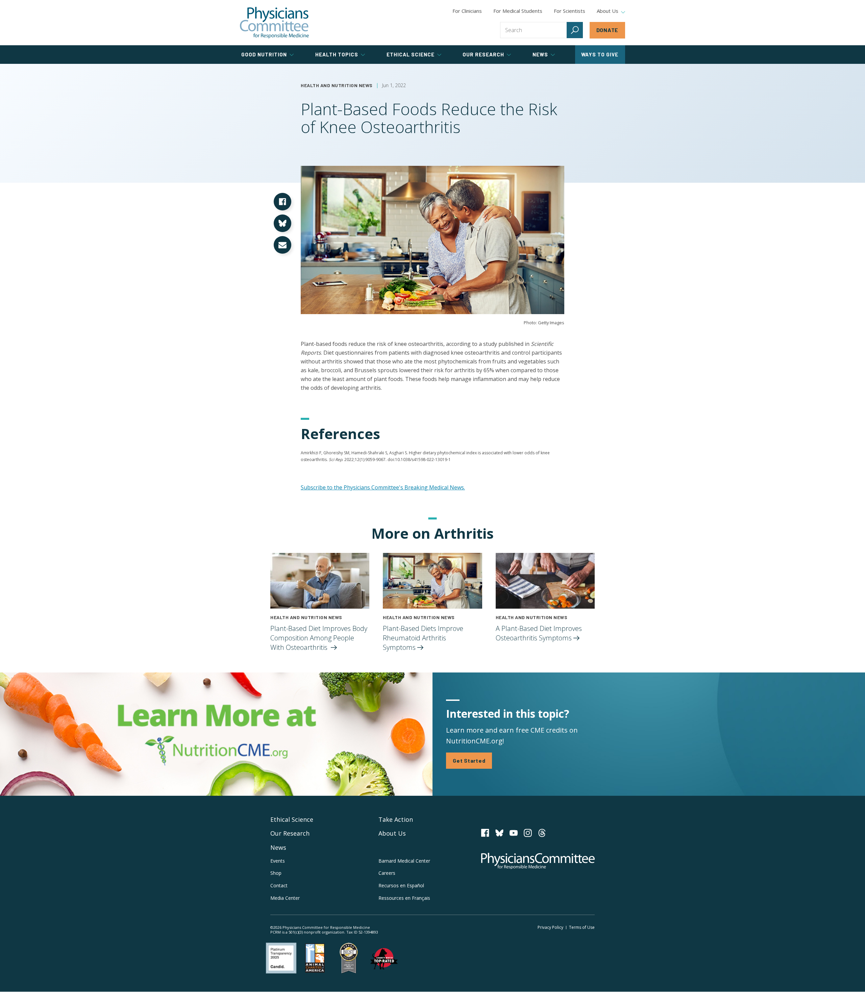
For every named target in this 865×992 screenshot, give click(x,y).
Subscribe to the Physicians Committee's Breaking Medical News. (383, 487)
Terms (582, 927)
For (517, 10)
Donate (607, 30)
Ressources (404, 898)
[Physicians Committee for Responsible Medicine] (274, 23)
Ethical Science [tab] (411, 54)
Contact (279, 885)
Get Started (469, 760)
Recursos (401, 885)
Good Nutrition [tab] (264, 54)
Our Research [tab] (483, 54)
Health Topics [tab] (336, 54)
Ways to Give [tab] (599, 54)
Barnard (404, 861)
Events (277, 861)
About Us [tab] (607, 11)
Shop (275, 873)
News (278, 847)
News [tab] (540, 54)
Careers (386, 873)
